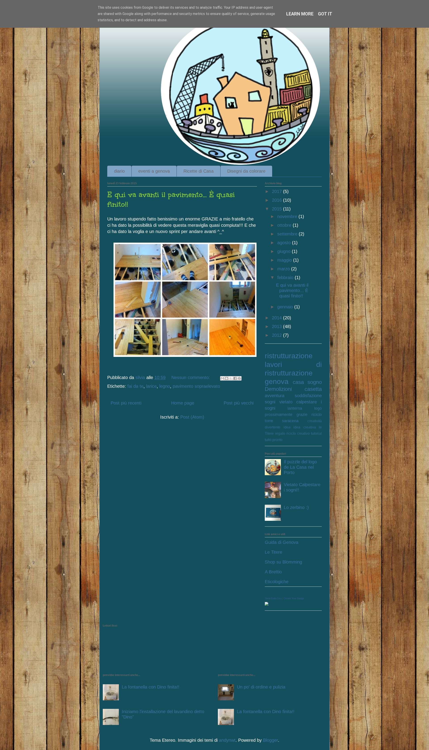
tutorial (316, 433)
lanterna (295, 408)
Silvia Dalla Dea (273, 598)
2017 (277, 191)
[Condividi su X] (231, 378)
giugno (284, 251)
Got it (325, 14)
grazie (302, 414)
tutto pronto (273, 440)
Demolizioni (278, 389)
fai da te (135, 386)
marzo (284, 268)
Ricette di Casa (198, 171)
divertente (272, 427)
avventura (274, 395)
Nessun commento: (191, 377)
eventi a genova (154, 171)
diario (119, 171)
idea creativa (304, 427)
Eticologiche (276, 581)
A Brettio (273, 571)
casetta (313, 389)
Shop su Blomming (283, 561)
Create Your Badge (294, 598)
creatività (314, 421)
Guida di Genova (281, 542)
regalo (280, 433)
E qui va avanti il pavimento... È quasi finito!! (292, 290)
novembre (288, 216)
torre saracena (282, 421)
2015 (277, 208)
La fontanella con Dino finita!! (150, 686)
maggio (285, 260)
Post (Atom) (192, 417)
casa (298, 382)
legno (164, 386)
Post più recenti (126, 402)
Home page (182, 402)
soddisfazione (308, 395)
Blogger (270, 740)
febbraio (286, 277)
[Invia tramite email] (222, 378)
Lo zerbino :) (296, 507)
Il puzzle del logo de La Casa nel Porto (300, 467)
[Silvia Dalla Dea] (266, 604)
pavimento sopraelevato (196, 386)
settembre (288, 233)
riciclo (316, 414)
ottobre (285, 225)
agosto (284, 242)
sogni (270, 401)
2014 (277, 317)
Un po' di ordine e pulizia (261, 686)
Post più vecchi (239, 402)
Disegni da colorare (246, 171)
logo (318, 408)
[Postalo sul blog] (226, 378)
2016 (277, 200)
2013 (277, 326)
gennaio (285, 306)
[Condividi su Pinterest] (239, 378)
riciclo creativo (298, 433)
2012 (277, 335)
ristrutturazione (289, 356)
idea (287, 427)
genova (276, 381)
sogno (314, 382)
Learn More (299, 14)
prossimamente (278, 414)
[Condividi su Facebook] (235, 378)
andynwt (227, 740)
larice (151, 386)
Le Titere (273, 552)
